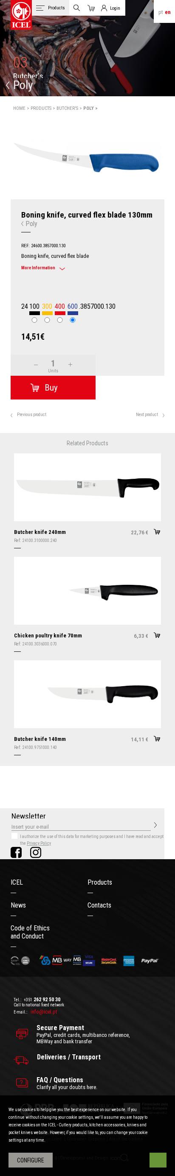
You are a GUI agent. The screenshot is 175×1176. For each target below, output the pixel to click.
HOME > (22, 108)
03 (20, 62)
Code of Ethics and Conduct (30, 932)
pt (160, 12)
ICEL (17, 882)
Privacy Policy (39, 843)
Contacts (99, 905)
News (18, 905)
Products (100, 882)
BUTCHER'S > (69, 108)
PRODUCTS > (43, 108)
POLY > (90, 108)
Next (169, 160)
